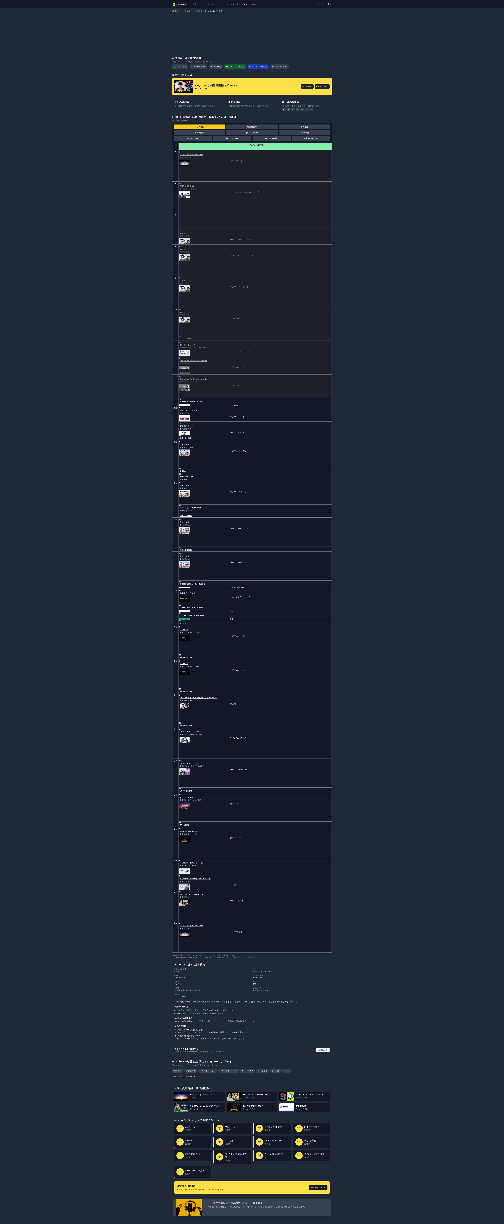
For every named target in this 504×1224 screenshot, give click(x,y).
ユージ (287, 1071)
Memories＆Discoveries (191, 155)
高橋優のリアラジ (188, 593)
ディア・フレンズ (188, 345)
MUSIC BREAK (186, 657)
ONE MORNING (187, 186)
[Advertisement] (252, 33)
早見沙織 (276, 1071)
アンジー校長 (247, 1071)
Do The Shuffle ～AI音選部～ (192, 615)
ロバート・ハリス (208, 1071)
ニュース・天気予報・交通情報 (192, 607)
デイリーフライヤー (189, 410)
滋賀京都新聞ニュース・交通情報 (192, 584)
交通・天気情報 (186, 438)
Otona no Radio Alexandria (193, 361)
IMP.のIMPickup (186, 476)
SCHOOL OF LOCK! (189, 732)
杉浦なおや (191, 1071)
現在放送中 (252, 127)
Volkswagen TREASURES (190, 508)
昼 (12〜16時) (232, 138)
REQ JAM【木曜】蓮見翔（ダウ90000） (198, 698)
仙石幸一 (178, 1071)
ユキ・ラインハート (228, 1071)
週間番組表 (199, 133)
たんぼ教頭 (262, 1071)
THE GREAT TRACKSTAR (192, 894)
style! (183, 233)
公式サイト (181, 67)
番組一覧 (217, 67)
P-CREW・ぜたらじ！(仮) (191, 863)
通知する (323, 1050)
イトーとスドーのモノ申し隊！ (192, 401)
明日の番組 (304, 133)
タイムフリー (252, 133)
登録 (330, 4)
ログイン (321, 4)
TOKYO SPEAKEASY (190, 831)
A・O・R (184, 630)
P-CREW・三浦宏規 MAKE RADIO (195, 879)
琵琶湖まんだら (187, 426)
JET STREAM (186, 797)
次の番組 (304, 127)
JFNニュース (185, 373)
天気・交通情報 (186, 550)
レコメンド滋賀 (186, 339)
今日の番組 (199, 127)
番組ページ (307, 86)
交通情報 (183, 471)
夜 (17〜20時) (271, 138)
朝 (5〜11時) (193, 138)
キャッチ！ (185, 444)
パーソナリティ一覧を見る (184, 1076)
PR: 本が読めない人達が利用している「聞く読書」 (236, 1203)
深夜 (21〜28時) (311, 138)
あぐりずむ (184, 623)
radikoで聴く (200, 67)
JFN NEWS (184, 825)
